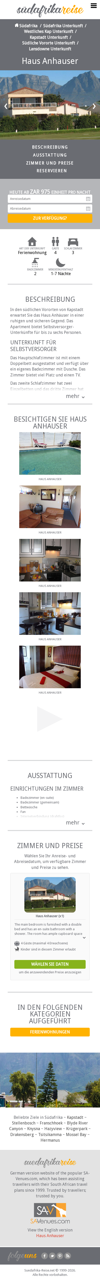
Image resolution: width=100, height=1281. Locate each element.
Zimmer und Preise (50, 163)
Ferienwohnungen (50, 1032)
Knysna (33, 1128)
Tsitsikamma (50, 1134)
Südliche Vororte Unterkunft (48, 43)
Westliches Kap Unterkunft (48, 31)
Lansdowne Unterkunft (50, 48)
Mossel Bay (76, 1134)
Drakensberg (22, 1134)
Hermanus (50, 1140)
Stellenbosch (23, 1123)
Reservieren (52, 170)
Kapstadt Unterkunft (49, 37)
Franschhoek (51, 1123)
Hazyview (53, 1128)
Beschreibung (50, 147)
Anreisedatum (88, 199)
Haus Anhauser (50, 1235)
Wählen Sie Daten (50, 964)
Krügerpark (76, 1128)
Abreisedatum (88, 209)
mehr (72, 396)
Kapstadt (75, 1117)
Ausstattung (50, 155)
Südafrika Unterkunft (63, 25)
